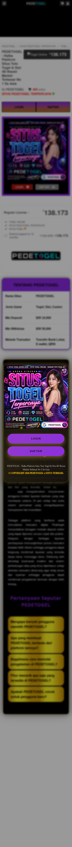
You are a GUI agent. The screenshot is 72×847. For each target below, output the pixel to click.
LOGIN (36, 438)
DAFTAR (36, 451)
